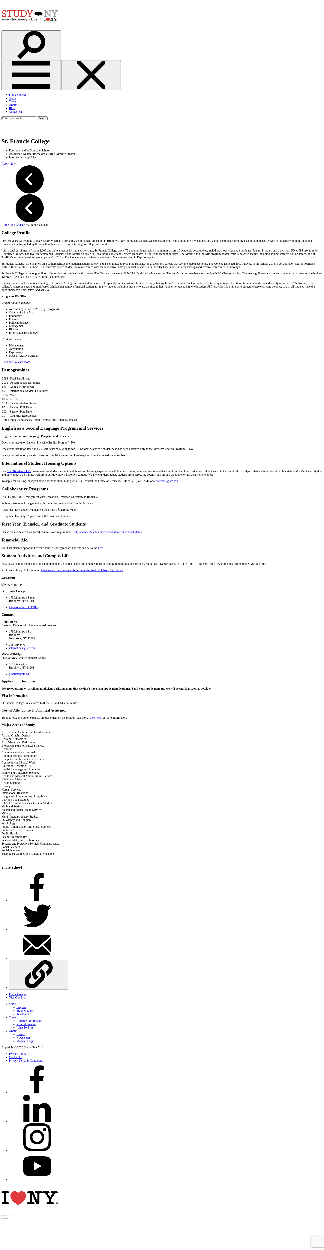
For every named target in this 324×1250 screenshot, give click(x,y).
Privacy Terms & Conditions (26, 1060)
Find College (17, 224)
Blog (12, 108)
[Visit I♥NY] (30, 1211)
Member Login (25, 1041)
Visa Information (26, 1024)
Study (12, 98)
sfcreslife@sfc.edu (167, 481)
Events (20, 1034)
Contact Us (15, 111)
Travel (12, 101)
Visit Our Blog (17, 997)
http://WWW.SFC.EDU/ (23, 607)
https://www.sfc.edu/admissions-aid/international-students (108, 532)
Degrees (21, 1007)
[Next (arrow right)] (6, 1218)
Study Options (25, 1010)
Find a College (17, 94)
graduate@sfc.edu (19, 673)
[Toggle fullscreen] (6, 1215)
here (100, 548)
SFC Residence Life (19, 471)
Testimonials (23, 1014)
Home (5, 224)
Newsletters (23, 1037)
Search (42, 118)
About (12, 104)
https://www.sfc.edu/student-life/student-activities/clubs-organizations (82, 570)
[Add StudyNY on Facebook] (37, 1092)
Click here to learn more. (16, 362)
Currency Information (29, 1020)
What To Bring (25, 1027)
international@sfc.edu (22, 648)
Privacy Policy (17, 1053)
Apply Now (9, 163)
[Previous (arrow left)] (3, 1218)
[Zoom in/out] (10, 1215)
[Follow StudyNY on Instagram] (37, 1150)
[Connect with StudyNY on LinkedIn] (37, 1121)
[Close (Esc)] (3, 1215)
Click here (95, 717)
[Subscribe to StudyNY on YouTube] (37, 1179)
